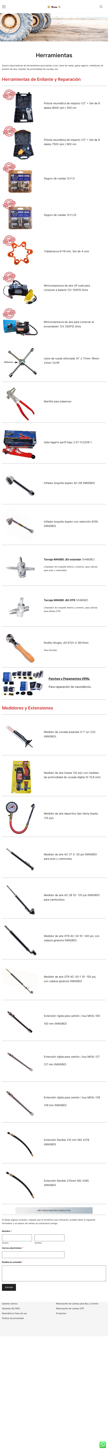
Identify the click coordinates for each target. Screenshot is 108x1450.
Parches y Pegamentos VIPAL (69, 678)
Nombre (7, 1231)
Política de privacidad (13, 1318)
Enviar (9, 1287)
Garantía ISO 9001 (11, 1308)
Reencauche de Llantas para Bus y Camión (77, 1303)
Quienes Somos (9, 1303)
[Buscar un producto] (101, 6)
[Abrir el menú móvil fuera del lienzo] (4, 6)
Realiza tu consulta (12, 1262)
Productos (61, 1313)
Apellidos (38, 1243)
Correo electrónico (12, 1248)
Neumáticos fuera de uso (14, 1313)
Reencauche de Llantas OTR (70, 1308)
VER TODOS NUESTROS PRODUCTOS (54, 1210)
